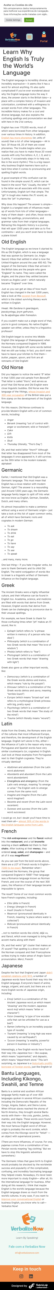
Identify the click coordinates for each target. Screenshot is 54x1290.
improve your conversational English (21, 1199)
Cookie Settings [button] (13, 20)
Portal (44, 41)
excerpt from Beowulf (34, 295)
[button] (29, 37)
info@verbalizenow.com (27, 1252)
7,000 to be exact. (11, 867)
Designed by (19, 1285)
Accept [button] (29, 20)
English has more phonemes (16, 137)
